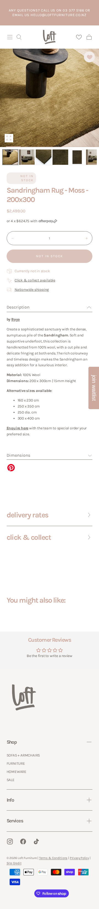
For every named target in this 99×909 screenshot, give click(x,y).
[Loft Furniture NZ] (24, 697)
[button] (10, 37)
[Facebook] (23, 841)
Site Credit (14, 863)
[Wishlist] (79, 37)
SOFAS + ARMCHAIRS (23, 755)
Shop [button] (12, 742)
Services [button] (15, 821)
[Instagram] (10, 841)
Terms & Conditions (53, 858)
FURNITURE (16, 763)
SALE (11, 780)
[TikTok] (36, 841)
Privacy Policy (79, 858)
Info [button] (10, 800)
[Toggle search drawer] (19, 37)
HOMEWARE (16, 771)
